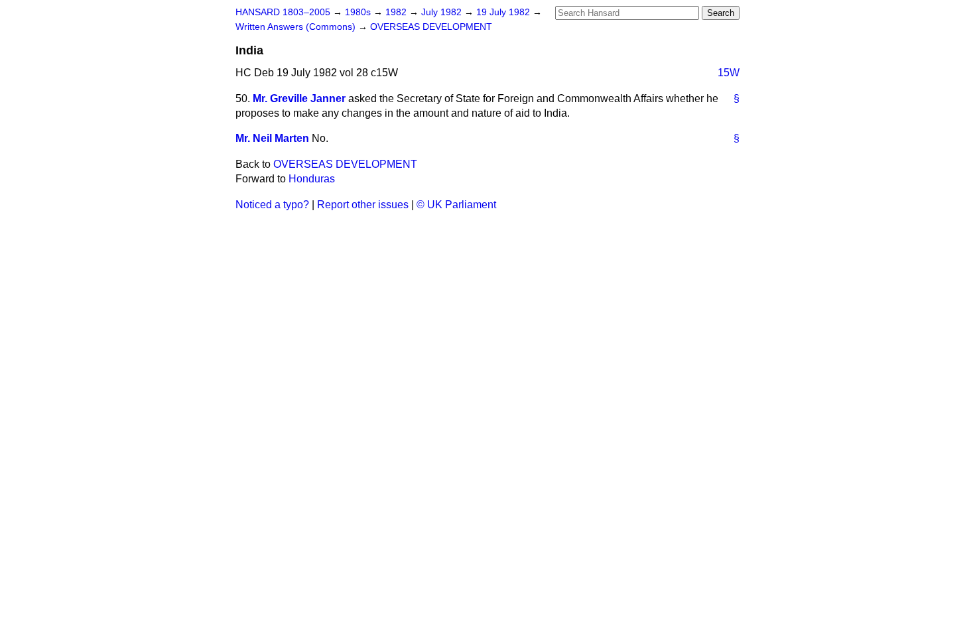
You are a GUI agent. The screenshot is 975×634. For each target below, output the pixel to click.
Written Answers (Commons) (296, 27)
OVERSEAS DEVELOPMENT (431, 27)
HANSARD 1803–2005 (282, 12)
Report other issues (363, 204)
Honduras (312, 178)
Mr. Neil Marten (272, 138)
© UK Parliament (456, 204)
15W (729, 72)
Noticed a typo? (272, 204)
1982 (397, 12)
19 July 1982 (504, 12)
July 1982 (442, 12)
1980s (359, 12)
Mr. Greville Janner (299, 98)
